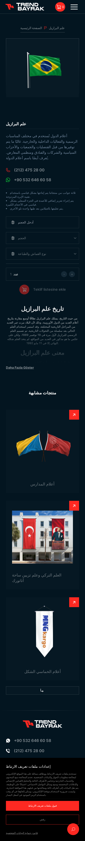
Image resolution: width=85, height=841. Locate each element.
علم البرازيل (57, 28)
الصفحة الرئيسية (31, 28)
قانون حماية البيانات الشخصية (22, 833)
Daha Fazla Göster (20, 367)
